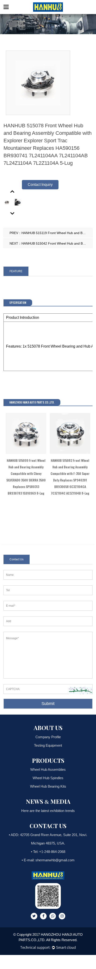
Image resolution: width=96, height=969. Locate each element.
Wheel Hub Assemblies (48, 769)
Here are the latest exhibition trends (48, 811)
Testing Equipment (48, 745)
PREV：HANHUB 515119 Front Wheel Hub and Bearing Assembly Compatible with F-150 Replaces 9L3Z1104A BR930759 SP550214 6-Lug (51, 233)
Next (13, 213)
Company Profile (48, 737)
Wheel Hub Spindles (48, 778)
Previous (13, 191)
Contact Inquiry (40, 185)
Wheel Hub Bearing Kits (48, 786)
